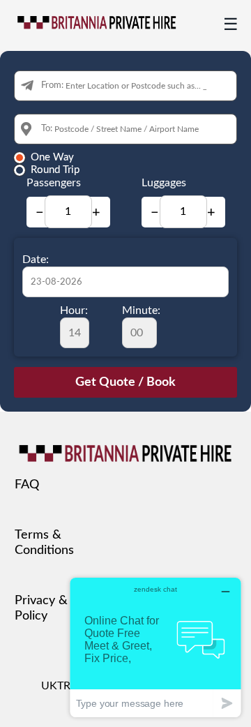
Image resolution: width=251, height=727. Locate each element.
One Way (52, 157)
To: (46, 128)
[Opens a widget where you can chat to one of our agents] (155, 647)
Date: (35, 259)
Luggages (164, 182)
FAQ (27, 485)
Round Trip (55, 170)
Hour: (74, 310)
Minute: (141, 310)
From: (52, 85)
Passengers (53, 182)
